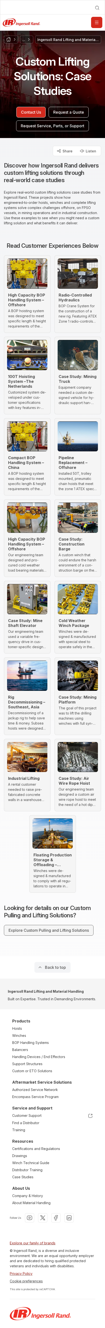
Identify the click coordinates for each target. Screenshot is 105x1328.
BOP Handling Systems (30, 1043)
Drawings (19, 1156)
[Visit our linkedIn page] (69, 1217)
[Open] (96, 22)
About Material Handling (31, 1203)
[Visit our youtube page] (29, 1217)
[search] (97, 7)
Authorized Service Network (35, 1090)
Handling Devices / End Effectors (38, 1057)
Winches (19, 1035)
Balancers (20, 1050)
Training (18, 1130)
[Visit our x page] (42, 1217)
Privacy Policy (21, 1273)
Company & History (27, 1196)
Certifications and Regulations (36, 1149)
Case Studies (22, 1177)
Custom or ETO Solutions (32, 1071)
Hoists (17, 1028)
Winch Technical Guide (30, 1163)
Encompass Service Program (35, 1097)
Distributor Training (27, 1170)
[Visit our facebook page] (56, 1217)
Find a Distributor (25, 1123)
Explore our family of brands (32, 1243)
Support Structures (27, 1064)
